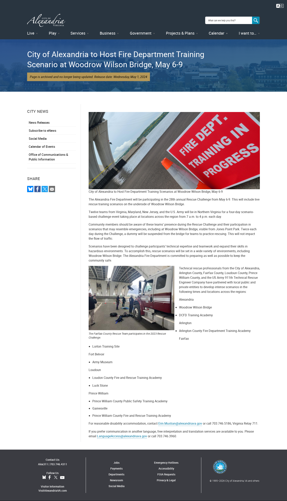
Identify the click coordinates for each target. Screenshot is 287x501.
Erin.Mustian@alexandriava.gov (180, 423)
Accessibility (166, 468)
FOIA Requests (166, 474)
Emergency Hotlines (166, 462)
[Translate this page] (280, 5)
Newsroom (116, 480)
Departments (116, 474)
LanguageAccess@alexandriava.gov (122, 436)
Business (107, 33)
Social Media (38, 138)
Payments (116, 468)
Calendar (216, 33)
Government (141, 33)
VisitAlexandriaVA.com (52, 490)
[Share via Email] (52, 189)
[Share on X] (45, 189)
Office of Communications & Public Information (48, 156)
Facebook (49, 477)
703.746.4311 (58, 464)
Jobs (116, 462)
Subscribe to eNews (42, 130)
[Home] (46, 20)
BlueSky (44, 477)
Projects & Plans (180, 33)
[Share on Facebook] (37, 189)
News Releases (39, 122)
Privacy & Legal (166, 480)
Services (77, 33)
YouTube (62, 477)
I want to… (247, 33)
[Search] (256, 20)
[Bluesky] (30, 189)
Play (52, 33)
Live (30, 33)
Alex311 (43, 464)
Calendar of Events (42, 146)
